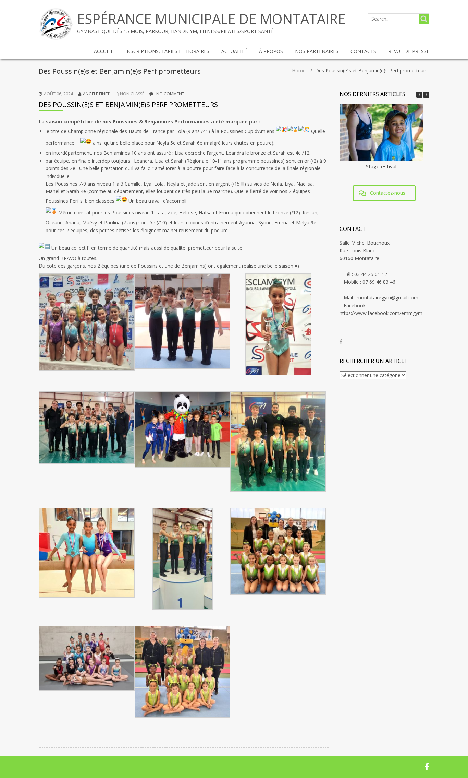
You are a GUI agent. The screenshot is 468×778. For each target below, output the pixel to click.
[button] (426, 95)
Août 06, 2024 (58, 94)
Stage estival (381, 166)
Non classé (132, 94)
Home (299, 70)
